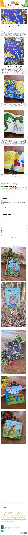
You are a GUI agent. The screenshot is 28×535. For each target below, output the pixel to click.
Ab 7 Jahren (21, 512)
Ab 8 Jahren (2, 513)
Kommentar (3, 217)
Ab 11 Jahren (14, 513)
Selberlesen (2, 518)
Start (5, 7)
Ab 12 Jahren (18, 513)
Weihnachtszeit (9, 521)
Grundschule (3, 516)
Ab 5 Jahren (7, 196)
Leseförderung (21, 516)
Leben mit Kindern (13, 7)
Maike (16, 29)
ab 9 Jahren (6, 513)
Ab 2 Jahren (2, 512)
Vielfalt (17, 518)
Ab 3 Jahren (6, 512)
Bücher (8, 7)
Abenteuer (22, 513)
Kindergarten (7, 516)
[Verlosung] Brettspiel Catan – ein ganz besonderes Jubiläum (11, 527)
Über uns (22, 7)
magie (6, 517)
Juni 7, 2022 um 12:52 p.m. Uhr (4, 201)
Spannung (10, 518)
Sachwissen (24, 517)
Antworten (3, 205)
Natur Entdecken (13, 517)
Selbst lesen (6, 518)
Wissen (12, 521)
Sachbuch (20, 517)
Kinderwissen (16, 516)
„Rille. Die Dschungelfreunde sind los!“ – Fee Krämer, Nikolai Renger (12, 191)
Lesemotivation (3, 517)
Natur (9, 517)
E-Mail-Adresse (3, 230)
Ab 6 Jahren (10, 196)
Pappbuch (17, 517)
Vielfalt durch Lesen (20, 518)
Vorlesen (17, 196)
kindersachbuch (12, 516)
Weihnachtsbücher (3, 521)
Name (2, 227)
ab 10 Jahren (10, 513)
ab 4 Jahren (5, 196)
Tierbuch (14, 518)
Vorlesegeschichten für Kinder (14, 196)
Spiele (19, 7)
